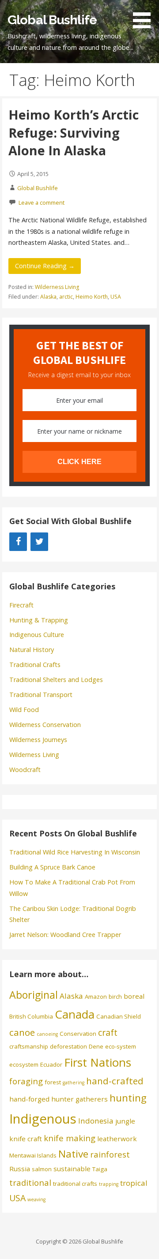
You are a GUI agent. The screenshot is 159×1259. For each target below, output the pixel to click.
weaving (36, 1199)
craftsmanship (28, 1046)
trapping (108, 1184)
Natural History (31, 649)
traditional (30, 1182)
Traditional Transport (40, 694)
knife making (69, 1137)
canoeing (47, 1034)
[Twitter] (39, 541)
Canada (75, 1014)
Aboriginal (33, 995)
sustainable (72, 1168)
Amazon (96, 996)
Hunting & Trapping (38, 620)
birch (115, 996)
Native (73, 1154)
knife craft (25, 1138)
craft (107, 1032)
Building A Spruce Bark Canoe (52, 867)
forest (53, 1082)
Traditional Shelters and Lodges (56, 679)
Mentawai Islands (33, 1155)
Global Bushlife (52, 19)
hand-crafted (115, 1081)
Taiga (99, 1169)
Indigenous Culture (36, 634)
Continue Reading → (45, 266)
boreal (134, 996)
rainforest (110, 1154)
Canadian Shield (118, 1016)
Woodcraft (25, 769)
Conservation (78, 1034)
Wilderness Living (57, 287)
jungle (125, 1121)
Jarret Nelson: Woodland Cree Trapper (65, 934)
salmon (42, 1169)
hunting (128, 1098)
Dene (96, 1046)
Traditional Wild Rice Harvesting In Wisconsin (74, 852)
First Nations (97, 1062)
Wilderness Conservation (45, 724)
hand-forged (29, 1098)
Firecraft (21, 605)
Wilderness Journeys (38, 739)
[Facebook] (18, 541)
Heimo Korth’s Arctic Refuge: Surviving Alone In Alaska (73, 132)
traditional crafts (75, 1184)
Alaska (48, 296)
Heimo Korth (92, 296)
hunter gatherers (79, 1098)
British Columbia (31, 1016)
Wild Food (24, 709)
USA (115, 296)
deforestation (68, 1046)
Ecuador (51, 1064)
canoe (22, 1032)
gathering (73, 1082)
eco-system (120, 1046)
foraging (26, 1081)
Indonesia (96, 1121)
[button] (145, 15)
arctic (66, 296)
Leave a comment (41, 202)
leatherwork (117, 1138)
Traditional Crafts (35, 664)
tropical (134, 1183)
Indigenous (42, 1119)
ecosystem (23, 1064)
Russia (19, 1168)
